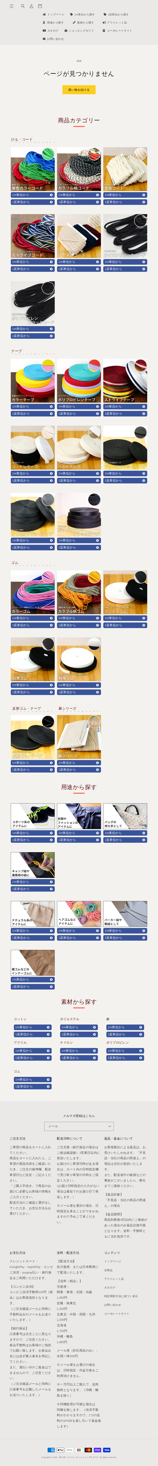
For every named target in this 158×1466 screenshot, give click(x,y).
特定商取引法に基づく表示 (121, 1296)
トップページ (112, 1261)
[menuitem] (53, 14)
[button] (11, 6)
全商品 (108, 1270)
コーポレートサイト (116, 1313)
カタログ (109, 1287)
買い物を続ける (79, 90)
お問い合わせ (112, 1305)
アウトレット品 (114, 1279)
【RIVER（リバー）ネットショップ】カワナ (78, 1457)
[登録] (109, 1126)
